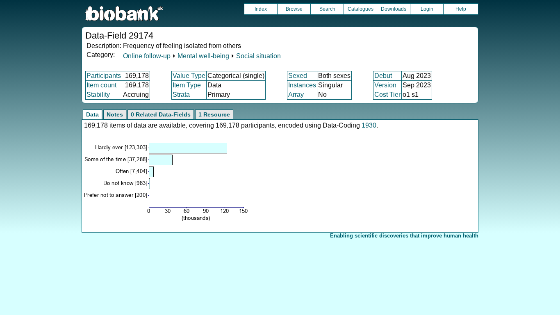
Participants (104, 75)
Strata (181, 94)
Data (92, 114)
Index (261, 9)
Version (385, 85)
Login (427, 9)
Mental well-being (203, 55)
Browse (294, 9)
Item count (101, 85)
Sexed (297, 75)
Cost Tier (387, 94)
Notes (115, 114)
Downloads (393, 9)
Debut (383, 75)
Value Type (189, 75)
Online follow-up (147, 55)
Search (327, 9)
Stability (98, 94)
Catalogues (360, 9)
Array (296, 94)
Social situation (258, 55)
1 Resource (214, 114)
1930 (369, 125)
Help (460, 9)
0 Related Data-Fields (161, 114)
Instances (302, 85)
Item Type (187, 85)
